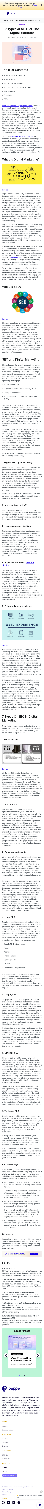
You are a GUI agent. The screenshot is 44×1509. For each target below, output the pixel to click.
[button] (40, 14)
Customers (6, 1459)
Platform (5, 1426)
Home (6, 20)
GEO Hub (5, 1455)
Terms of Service (7, 1489)
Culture (4, 1468)
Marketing (22, 24)
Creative (5, 1446)
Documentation (7, 1430)
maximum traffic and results (21, 136)
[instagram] (3, 1502)
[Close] (41, 5)
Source (5, 190)
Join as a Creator (9, 1475)
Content (5, 1442)
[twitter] (13, 1502)
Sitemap (4, 1494)
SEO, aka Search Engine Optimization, (17, 106)
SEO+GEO (5, 1439)
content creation (16, 257)
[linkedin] (8, 1502)
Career (4, 1471)
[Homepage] (11, 12)
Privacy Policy (6, 1492)
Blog (11, 20)
